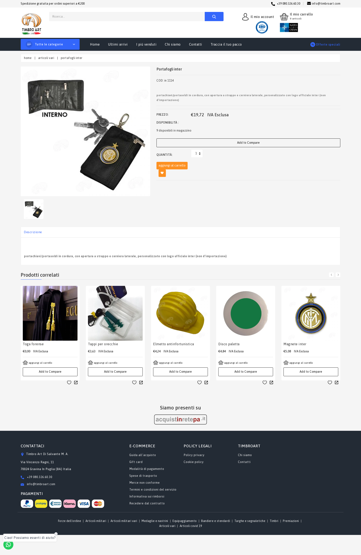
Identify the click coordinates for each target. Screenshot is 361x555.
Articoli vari (167, 526)
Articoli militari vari (124, 521)
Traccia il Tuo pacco (226, 44)
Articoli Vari (46, 58)
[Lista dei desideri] (69, 382)
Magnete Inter (294, 344)
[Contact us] (8, 545)
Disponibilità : (167, 122)
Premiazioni (291, 521)
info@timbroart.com (40, 484)
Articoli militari (95, 521)
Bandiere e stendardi (215, 521)
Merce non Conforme (144, 482)
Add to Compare (248, 142)
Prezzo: (162, 114)
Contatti (195, 44)
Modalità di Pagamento (146, 469)
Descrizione (33, 232)
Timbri (274, 521)
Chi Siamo (173, 44)
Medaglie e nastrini (154, 521)
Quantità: (164, 154)
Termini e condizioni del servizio (153, 489)
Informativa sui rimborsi (146, 496)
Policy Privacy (194, 455)
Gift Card (136, 462)
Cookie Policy (194, 462)
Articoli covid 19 (191, 526)
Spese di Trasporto (143, 475)
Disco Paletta (229, 344)
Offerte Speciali (328, 44)
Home (95, 44)
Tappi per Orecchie (103, 344)
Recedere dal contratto (147, 503)
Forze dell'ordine (69, 521)
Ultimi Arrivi (118, 44)
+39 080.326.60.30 (39, 477)
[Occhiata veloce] (76, 382)
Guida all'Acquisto (142, 455)
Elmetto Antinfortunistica (173, 344)
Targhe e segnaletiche (250, 521)
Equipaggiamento (184, 521)
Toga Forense (33, 344)
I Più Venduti (146, 44)
